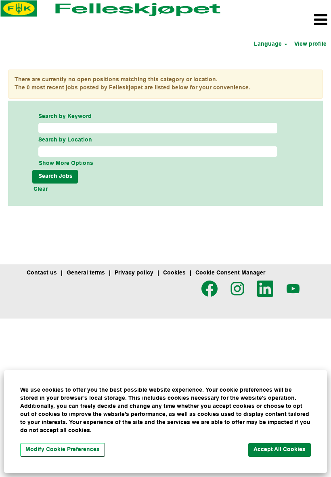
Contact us (42, 273)
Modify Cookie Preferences (62, 449)
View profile (310, 44)
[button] (276, 20)
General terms (86, 273)
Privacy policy (134, 273)
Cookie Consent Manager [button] (230, 273)
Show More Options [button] (66, 163)
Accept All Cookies (279, 449)
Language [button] (268, 44)
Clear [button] (41, 189)
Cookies (174, 273)
